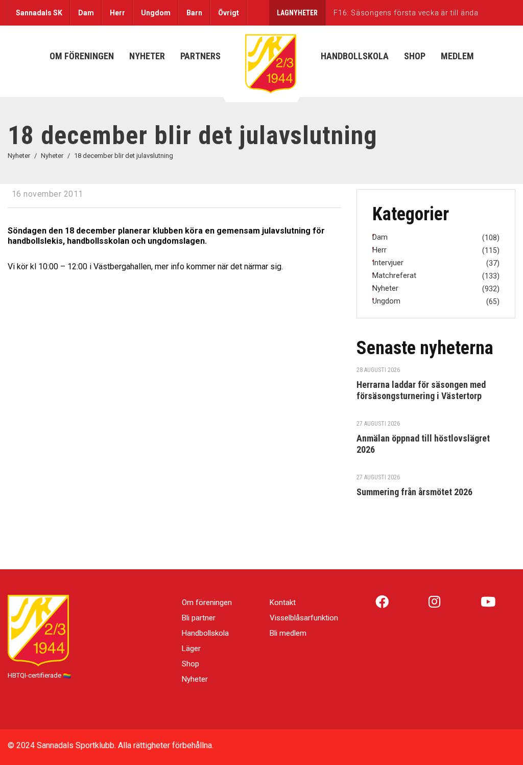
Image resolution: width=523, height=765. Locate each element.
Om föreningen (207, 602)
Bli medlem (288, 633)
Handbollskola (205, 633)
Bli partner (199, 617)
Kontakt (283, 602)
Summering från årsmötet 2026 (414, 491)
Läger (191, 648)
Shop (190, 663)
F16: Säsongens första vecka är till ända (406, 13)
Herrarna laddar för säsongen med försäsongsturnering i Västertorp (421, 390)
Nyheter (195, 679)
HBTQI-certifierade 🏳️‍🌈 (39, 675)
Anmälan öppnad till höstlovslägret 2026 (423, 444)
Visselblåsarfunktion (304, 617)
